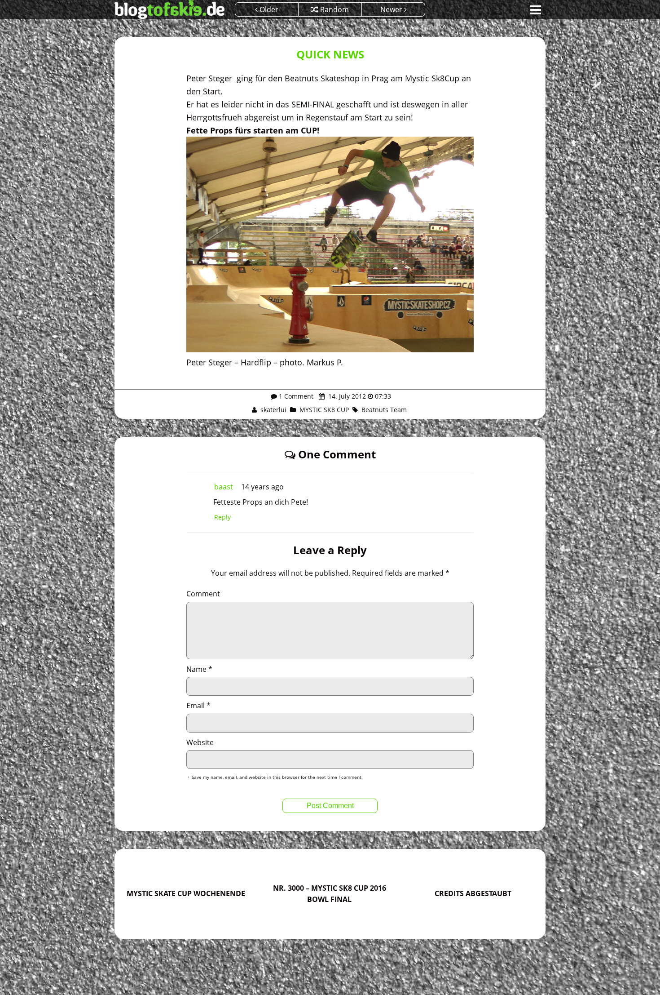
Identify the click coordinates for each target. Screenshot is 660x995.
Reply (222, 517)
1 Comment (296, 396)
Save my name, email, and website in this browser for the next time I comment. (277, 777)
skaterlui (273, 409)
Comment (203, 594)
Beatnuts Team (384, 409)
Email (198, 706)
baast (223, 487)
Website (200, 742)
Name (199, 669)
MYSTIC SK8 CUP (324, 409)
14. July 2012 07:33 (358, 396)
